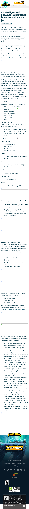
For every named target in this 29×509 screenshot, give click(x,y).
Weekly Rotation (7, 23)
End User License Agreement (14, 460)
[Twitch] (7, 469)
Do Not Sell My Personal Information (12, 463)
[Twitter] (4, 469)
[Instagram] (21, 469)
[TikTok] (24, 469)
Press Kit (11, 458)
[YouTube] (11, 469)
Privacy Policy (17, 458)
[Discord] (14, 469)
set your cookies (11, 505)
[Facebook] (17, 469)
